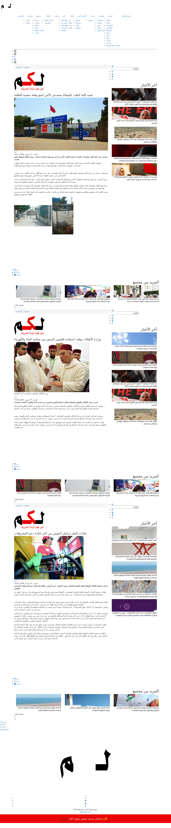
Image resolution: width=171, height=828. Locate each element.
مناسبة (99, 22)
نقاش (70, 22)
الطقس (109, 27)
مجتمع (38, 16)
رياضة (57, 16)
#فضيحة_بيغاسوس (113, 45)
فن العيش (100, 30)
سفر (98, 25)
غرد (17, 269)
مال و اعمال (48, 20)
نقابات (37, 32)
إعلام (108, 20)
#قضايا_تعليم (39, 30)
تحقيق (78, 20)
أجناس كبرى (82, 16)
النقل (36, 25)
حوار (77, 25)
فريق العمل (126, 16)
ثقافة (72, 16)
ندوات (70, 25)
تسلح (108, 32)
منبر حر (64, 22)
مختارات (100, 20)
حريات (92, 16)
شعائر (99, 27)
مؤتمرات (47, 22)
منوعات (101, 16)
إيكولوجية (109, 25)
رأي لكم (64, 20)
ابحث (136, 68)
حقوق (91, 20)
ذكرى (108, 35)
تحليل (28, 22)
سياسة (30, 16)
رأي (64, 16)
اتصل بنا (3, 726)
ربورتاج (78, 22)
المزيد (110, 16)
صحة (36, 27)
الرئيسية (21, 16)
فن (69, 20)
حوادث (37, 22)
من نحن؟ (3, 721)
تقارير (28, 20)
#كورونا (109, 30)
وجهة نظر (64, 25)
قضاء (36, 20)
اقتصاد (48, 16)
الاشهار (2, 724)
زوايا (108, 37)
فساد (108, 22)
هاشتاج (63, 30)
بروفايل (78, 27)
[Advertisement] (61, 251)
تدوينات (63, 27)
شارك (17, 272)
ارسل (18, 274)
